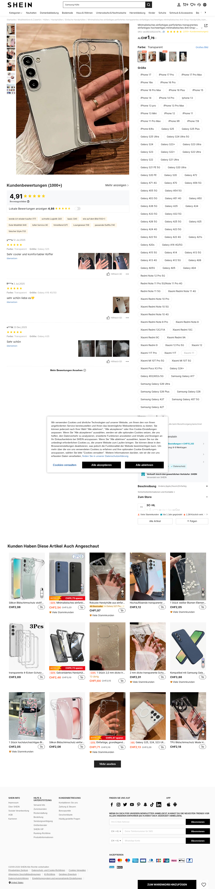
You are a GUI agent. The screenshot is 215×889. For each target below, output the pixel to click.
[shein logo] (20, 4)
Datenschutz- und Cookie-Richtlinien (48, 870)
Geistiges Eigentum (68, 874)
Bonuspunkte (65, 811)
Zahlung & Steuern (67, 807)
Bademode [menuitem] (67, 12)
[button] (199, 5)
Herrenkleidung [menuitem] (137, 12)
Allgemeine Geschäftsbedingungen (24, 874)
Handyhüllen (57, 20)
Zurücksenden (40, 809)
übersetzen (12, 258)
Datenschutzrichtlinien (18, 878)
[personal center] (179, 5)
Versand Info (39, 805)
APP (168, 798)
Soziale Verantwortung (18, 811)
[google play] (175, 806)
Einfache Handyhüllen (75, 20)
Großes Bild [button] (202, 47)
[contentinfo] (159, 861)
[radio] (142, 56)
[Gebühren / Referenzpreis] (156, 38)
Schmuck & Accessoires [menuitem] (181, 12)
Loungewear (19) (81, 225)
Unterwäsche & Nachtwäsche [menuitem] (111, 12)
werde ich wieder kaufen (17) (22, 218)
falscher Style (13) (17, 231)
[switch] (78, 208)
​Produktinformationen (43, 837)
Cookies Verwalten (77, 870)
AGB (10, 815)
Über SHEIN (14, 807)
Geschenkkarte (66, 815)
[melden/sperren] (127, 274)
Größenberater (40, 825)
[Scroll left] (201, 12)
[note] (67, 598)
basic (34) (72, 218)
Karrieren (12, 819)
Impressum (13, 803)
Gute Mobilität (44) (18, 225)
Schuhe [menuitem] (162, 12)
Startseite (11, 20)
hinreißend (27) (61, 225)
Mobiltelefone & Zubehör (29, 20)
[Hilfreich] (108, 274)
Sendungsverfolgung (43, 821)
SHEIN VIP (39, 829)
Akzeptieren (116, 855)
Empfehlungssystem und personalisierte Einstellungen (57, 878)
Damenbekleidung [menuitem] (49, 12)
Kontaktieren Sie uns (68, 803)
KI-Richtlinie (49, 874)
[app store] (168, 806)
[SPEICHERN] (203, 884)
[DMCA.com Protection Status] (120, 867)
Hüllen (46, 20)
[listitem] (27, 584)
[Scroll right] (205, 12)
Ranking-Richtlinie (42, 833)
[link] (185, 5)
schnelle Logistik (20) (52, 218)
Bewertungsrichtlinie (18, 201)
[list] (136, 804)
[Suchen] (148, 5)
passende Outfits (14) (105, 225)
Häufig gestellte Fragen (69, 819)
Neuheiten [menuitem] (31, 12)
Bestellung (38, 817)
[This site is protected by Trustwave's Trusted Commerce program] (111, 867)
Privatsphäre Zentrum (18, 870)
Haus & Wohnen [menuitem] (84, 12)
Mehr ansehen (107, 764)
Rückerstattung (40, 813)
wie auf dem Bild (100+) (94, 218)
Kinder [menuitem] (152, 12)
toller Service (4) (40, 225)
